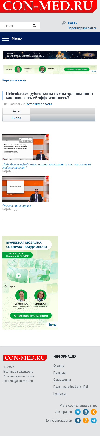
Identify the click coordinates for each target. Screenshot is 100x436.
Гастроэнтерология (39, 104)
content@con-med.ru (18, 381)
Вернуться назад (14, 80)
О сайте (58, 365)
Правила (59, 372)
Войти (72, 23)
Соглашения (62, 379)
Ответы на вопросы (16, 205)
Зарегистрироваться (82, 28)
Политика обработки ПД (70, 386)
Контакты (59, 393)
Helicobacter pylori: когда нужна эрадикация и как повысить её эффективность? (46, 166)
